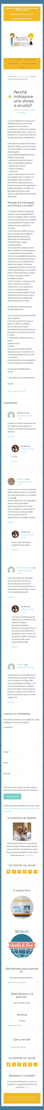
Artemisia (20, 665)
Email (6, 763)
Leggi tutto (29, 855)
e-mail (26, 1087)
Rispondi (11, 436)
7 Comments (21, 113)
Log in (33, 1099)
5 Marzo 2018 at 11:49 (25, 668)
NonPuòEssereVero (24, 568)
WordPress (26, 1099)
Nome (6, 752)
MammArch (21, 479)
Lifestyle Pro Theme (27, 1097)
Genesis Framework (15, 1099)
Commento (8, 727)
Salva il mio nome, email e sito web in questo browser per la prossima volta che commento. (21, 788)
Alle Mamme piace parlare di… (22, 978)
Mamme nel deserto (22, 28)
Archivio (22, 1021)
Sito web (7, 774)
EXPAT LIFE (21, 391)
